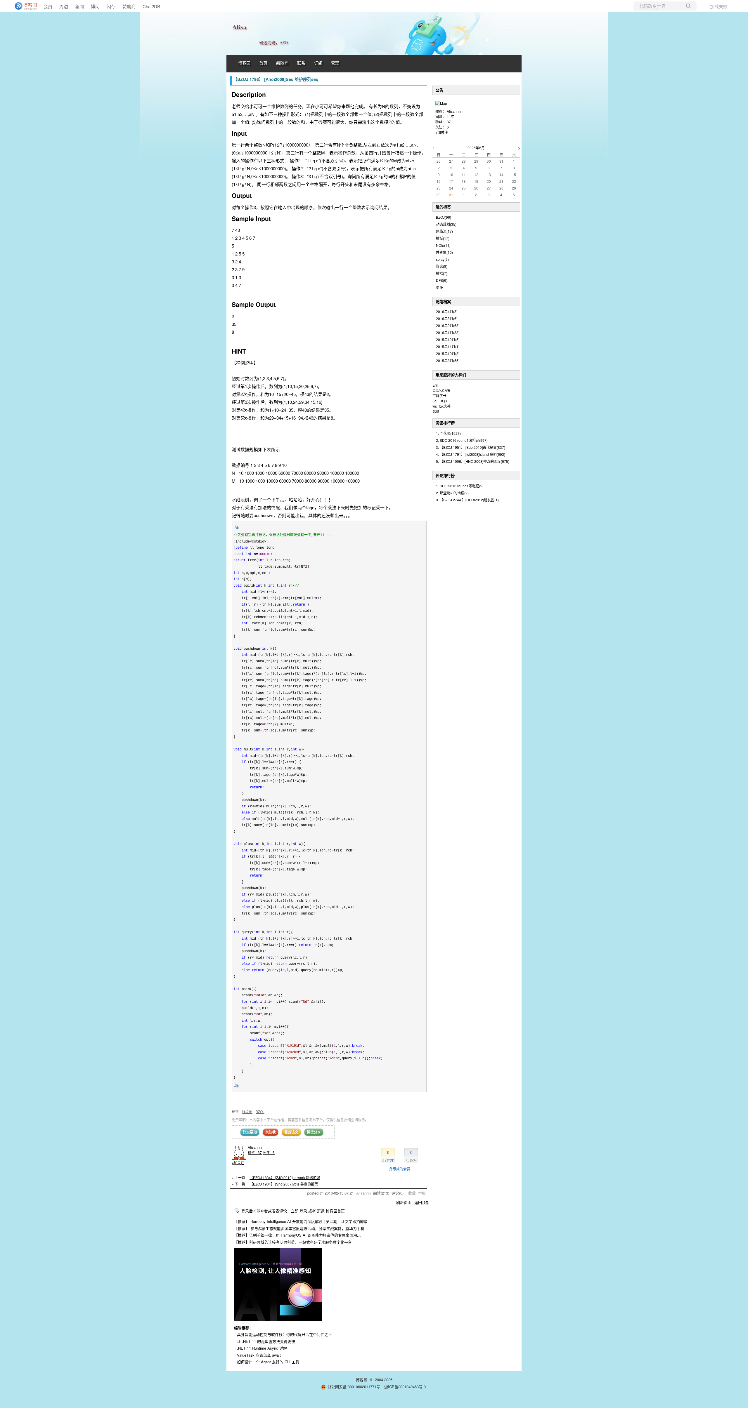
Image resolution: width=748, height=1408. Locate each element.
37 (449, 121)
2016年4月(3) (447, 311)
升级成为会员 (399, 1168)
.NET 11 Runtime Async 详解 (262, 1348)
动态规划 (446, 224)
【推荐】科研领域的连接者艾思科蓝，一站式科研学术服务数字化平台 (293, 1242)
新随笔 (282, 63)
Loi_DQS (439, 400)
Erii (435, 385)
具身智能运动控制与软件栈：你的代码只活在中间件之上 (284, 1334)
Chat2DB (151, 6)
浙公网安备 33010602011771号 (354, 1386)
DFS (441, 280)
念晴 (435, 411)
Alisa (239, 27)
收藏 (412, 1193)
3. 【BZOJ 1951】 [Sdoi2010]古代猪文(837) (470, 447)
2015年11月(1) (448, 346)
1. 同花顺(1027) (448, 433)
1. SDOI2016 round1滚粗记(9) (460, 485)
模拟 (441, 273)
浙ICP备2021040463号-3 (405, 1386)
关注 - (269, 1152)
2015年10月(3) (448, 353)
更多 (439, 287)
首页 (263, 63)
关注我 (270, 1132)
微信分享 (314, 1132)
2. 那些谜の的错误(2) (452, 492)
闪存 (111, 6)
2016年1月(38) (448, 332)
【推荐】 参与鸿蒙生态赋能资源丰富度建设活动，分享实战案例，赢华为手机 (299, 1228)
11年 (450, 116)
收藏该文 (291, 1132)
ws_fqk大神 (441, 406)
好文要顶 (250, 1132)
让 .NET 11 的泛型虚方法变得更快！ (268, 1341)
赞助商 (129, 6)
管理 (335, 63)
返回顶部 (422, 1202)
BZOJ (260, 1111)
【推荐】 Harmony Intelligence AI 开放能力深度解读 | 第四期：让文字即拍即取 (301, 1221)
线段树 (247, 1111)
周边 (63, 6)
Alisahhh (255, 1147)
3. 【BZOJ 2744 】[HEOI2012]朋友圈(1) (467, 499)
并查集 (444, 252)
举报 (422, 1193)
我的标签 (443, 207)
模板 (442, 238)
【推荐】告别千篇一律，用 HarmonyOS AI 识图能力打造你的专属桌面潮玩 (297, 1235)
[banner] (23, 6)
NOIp (443, 245)
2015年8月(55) (448, 360)
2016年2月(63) (448, 325)
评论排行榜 (445, 475)
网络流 (444, 231)
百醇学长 (439, 395)
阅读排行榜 (445, 423)
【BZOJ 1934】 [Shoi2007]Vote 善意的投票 (284, 1183)
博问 (95, 6)
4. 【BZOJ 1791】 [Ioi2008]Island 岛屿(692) (470, 454)
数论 (441, 266)
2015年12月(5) (448, 339)
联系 (301, 63)
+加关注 (238, 1162)
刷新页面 (403, 1202)
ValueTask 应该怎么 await (259, 1355)
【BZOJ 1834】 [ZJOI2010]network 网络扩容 (285, 1177)
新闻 (79, 6)
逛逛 (321, 1211)
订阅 (318, 63)
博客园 (244, 63)
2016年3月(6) (447, 318)
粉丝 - (255, 1152)
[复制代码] (236, 529)
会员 (48, 6)
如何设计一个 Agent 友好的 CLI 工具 (268, 1361)
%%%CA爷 (441, 390)
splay (442, 259)
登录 (303, 1211)
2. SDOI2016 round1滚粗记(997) (462, 440)
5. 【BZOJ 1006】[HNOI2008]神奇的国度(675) (472, 461)
